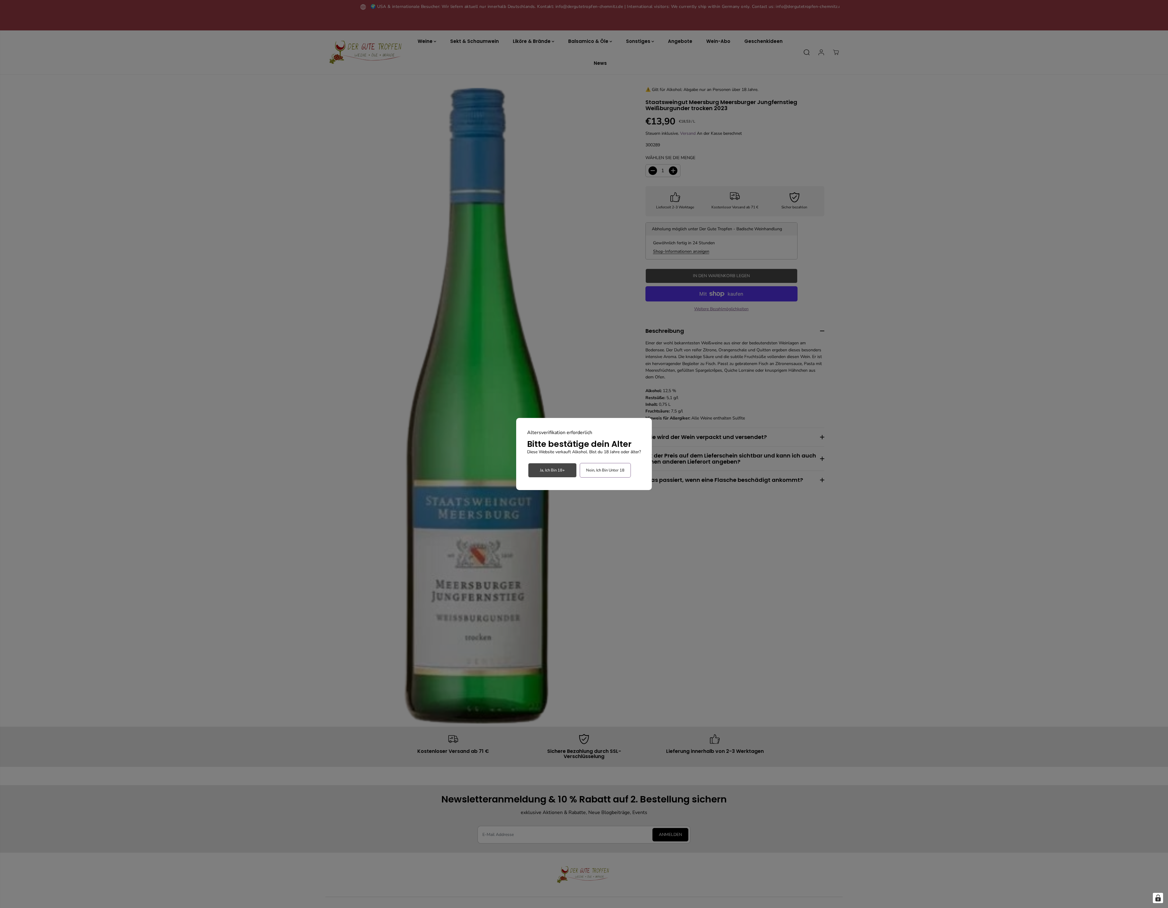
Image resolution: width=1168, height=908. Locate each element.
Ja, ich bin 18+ (552, 470)
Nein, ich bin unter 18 (605, 470)
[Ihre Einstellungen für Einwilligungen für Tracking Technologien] (1158, 898)
